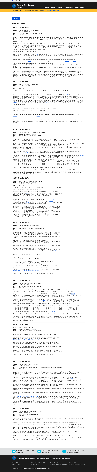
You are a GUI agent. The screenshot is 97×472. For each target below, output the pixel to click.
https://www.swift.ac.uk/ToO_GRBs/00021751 (27, 270)
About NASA (15, 462)
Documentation (69, 7)
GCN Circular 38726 (21, 280)
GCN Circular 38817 (21, 81)
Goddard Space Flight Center (60, 458)
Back (17, 18)
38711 (51, 201)
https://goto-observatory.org (27, 396)
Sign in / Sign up (79, 7)
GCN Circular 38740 (21, 129)
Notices (53, 7)
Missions (46, 7)
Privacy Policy (72, 462)
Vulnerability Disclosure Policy (76, 464)
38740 (74, 61)
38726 (67, 61)
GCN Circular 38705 (21, 361)
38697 (36, 54)
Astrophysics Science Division (35, 458)
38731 (38, 116)
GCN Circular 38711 (21, 324)
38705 (15, 116)
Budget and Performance (37, 462)
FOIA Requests (53, 462)
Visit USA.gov (46, 468)
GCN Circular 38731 (21, 178)
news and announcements (51, 10)
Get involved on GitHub (72, 452)
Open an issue (45, 452)
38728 (29, 61)
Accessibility (15, 464)
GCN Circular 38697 (21, 408)
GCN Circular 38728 (21, 222)
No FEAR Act (34, 464)
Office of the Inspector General (58, 464)
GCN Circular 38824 (21, 27)
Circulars (60, 7)
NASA (48, 458)
